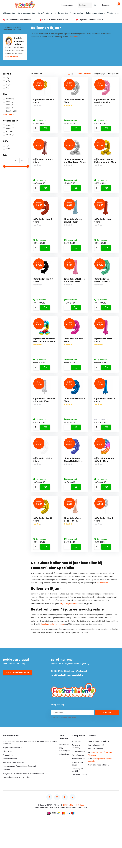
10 (8, 81)
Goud (9, 108)
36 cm (10, 125)
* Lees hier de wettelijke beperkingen (63, 717)
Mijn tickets (64, 754)
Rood (9, 101)
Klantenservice (67, 5)
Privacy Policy (8, 755)
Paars (9, 105)
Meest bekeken (84, 73)
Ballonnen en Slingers (95, 13)
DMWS (66, 805)
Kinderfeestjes (61, 13)
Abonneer (107, 712)
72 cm (10, 128)
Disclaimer (7, 751)
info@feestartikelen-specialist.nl (67, 675)
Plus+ (72, 805)
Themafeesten (76, 13)
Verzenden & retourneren (13, 762)
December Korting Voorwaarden (16, 777)
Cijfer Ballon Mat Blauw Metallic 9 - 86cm (72, 461)
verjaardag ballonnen (69, 603)
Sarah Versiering (45, 13)
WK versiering (9, 13)
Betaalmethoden (10, 758)
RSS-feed (80, 805)
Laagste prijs (99, 73)
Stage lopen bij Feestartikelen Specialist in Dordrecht (25, 773)
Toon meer (74, 36)
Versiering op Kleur (79, 775)
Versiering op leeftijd (77, 769)
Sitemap (6, 770)
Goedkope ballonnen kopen (52, 624)
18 (8, 84)
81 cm (10, 131)
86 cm (10, 134)
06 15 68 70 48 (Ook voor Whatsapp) (69, 671)
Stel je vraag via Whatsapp (17, 672)
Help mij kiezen (11, 56)
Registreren (64, 744)
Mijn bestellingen (64, 749)
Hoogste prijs (113, 73)
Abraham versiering (26, 13)
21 (8, 87)
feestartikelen (102, 583)
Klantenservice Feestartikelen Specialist (19, 766)
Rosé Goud (11, 111)
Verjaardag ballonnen (12, 30)
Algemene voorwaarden (13, 747)
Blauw (10, 98)
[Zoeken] (95, 5)
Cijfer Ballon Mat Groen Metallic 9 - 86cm (103, 282)
